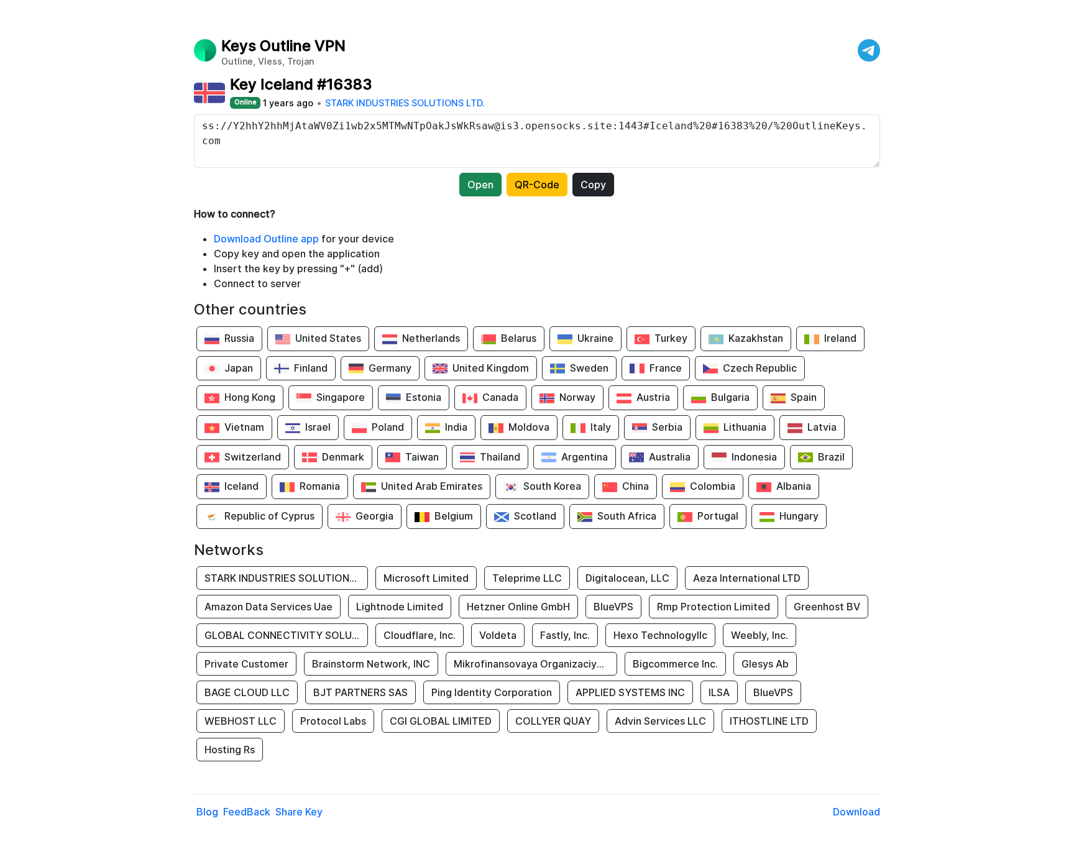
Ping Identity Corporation (491, 692)
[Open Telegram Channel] (869, 50)
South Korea (552, 486)
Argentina (584, 457)
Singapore (340, 397)
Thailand (500, 457)
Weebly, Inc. (759, 635)
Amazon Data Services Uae (268, 606)
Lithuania (744, 427)
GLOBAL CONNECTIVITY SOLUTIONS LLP (286, 635)
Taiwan (422, 457)
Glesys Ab (765, 664)
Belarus (518, 338)
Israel (318, 427)
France (665, 368)
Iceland (241, 486)
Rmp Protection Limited (713, 606)
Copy (593, 184)
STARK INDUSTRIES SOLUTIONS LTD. (405, 103)
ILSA (719, 692)
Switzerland (252, 457)
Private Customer (246, 664)
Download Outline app (266, 238)
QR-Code (537, 184)
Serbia (667, 427)
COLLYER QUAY (553, 721)
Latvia (822, 427)
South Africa (626, 516)
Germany (390, 368)
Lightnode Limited (399, 606)
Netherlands (431, 338)
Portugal (717, 516)
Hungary (799, 516)
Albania (793, 486)
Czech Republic (760, 368)
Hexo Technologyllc (660, 635)
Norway (577, 397)
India (456, 427)
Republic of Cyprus (269, 516)
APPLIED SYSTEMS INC (630, 692)
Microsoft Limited (426, 578)
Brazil (831, 457)
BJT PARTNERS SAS (360, 692)
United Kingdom (490, 368)
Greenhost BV (827, 606)
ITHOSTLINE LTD (769, 721)
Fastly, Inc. (565, 635)
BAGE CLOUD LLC (247, 692)
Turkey (670, 338)
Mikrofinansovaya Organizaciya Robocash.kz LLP (535, 664)
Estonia (423, 397)
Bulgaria (730, 397)
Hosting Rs (229, 749)
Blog (207, 811)
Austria (653, 397)
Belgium (453, 516)
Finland (311, 368)
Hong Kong (249, 397)
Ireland (840, 338)
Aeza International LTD (747, 578)
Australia (670, 457)
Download (856, 811)
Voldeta (497, 635)
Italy (600, 427)
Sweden (589, 368)
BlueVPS (613, 606)
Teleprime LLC (527, 578)
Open (480, 184)
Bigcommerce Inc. (675, 664)
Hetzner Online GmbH (518, 606)
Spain (804, 397)
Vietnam (244, 427)
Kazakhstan (755, 338)
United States (328, 338)
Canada (500, 397)
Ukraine (595, 338)
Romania (320, 486)
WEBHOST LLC (240, 721)
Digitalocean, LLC (627, 578)
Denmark (343, 457)
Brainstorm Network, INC (371, 664)
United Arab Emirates (431, 486)
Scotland (535, 516)
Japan (238, 368)
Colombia (712, 486)
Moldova (528, 427)
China (635, 486)
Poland (388, 427)
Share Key (299, 811)
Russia (239, 338)
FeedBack (246, 811)
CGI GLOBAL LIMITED (441, 721)
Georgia (374, 516)
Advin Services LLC (660, 721)
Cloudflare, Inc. (419, 635)
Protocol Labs (333, 721)
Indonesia (754, 457)
